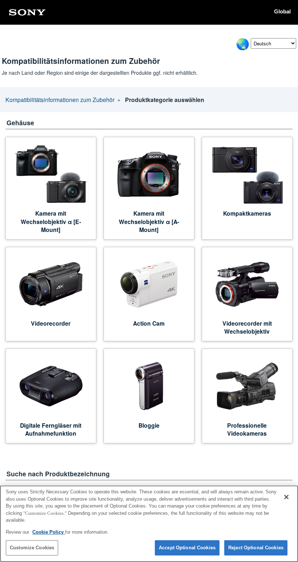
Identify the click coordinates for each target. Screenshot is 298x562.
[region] (149, 523)
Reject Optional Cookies (255, 547)
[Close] (286, 497)
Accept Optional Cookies (187, 547)
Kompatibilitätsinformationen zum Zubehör (59, 99)
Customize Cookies (32, 547)
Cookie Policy (48, 532)
